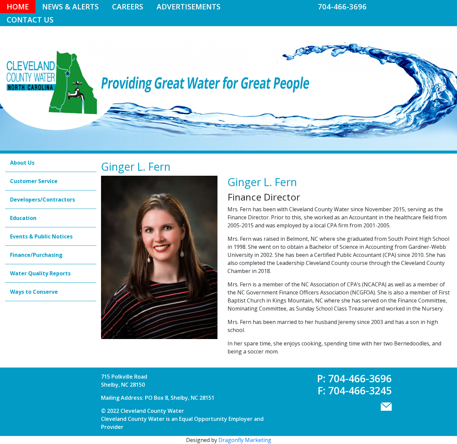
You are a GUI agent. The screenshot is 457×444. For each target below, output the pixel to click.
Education (23, 218)
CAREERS (127, 6)
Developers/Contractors (42, 199)
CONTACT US (30, 19)
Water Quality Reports (40, 273)
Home (18, 6)
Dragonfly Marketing (244, 440)
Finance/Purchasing (36, 255)
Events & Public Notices (41, 236)
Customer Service (34, 181)
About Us (22, 162)
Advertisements (188, 6)
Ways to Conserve (34, 291)
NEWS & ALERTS (70, 6)
